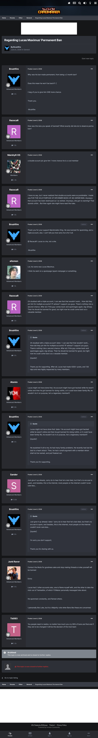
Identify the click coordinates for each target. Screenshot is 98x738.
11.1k (14, 587)
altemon (14, 261)
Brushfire (17, 47)
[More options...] (91, 69)
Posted (35, 69)
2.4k (14, 180)
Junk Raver (14, 561)
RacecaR (14, 120)
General (27, 50)
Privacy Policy (62, 725)
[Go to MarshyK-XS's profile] (13, 166)
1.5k (14, 145)
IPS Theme (35, 725)
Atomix (14, 382)
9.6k (14, 407)
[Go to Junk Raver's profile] (13, 573)
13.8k (14, 500)
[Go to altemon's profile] (13, 272)
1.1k (14, 286)
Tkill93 (14, 618)
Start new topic (88, 58)
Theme (51, 725)
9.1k (14, 94)
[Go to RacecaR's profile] (13, 131)
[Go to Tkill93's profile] (13, 629)
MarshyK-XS (13, 155)
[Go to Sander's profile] (13, 485)
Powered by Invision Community (49, 727)
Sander (14, 474)
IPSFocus (44, 725)
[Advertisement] (49, 29)
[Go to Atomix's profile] (13, 393)
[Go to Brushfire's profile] (7, 48)
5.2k (14, 643)
